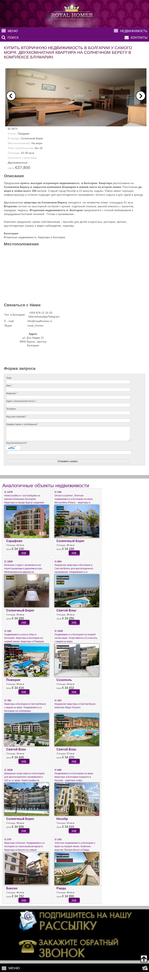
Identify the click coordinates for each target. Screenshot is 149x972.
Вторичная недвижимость (20, 237)
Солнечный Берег (32, 138)
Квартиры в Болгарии (51, 237)
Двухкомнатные (18, 162)
